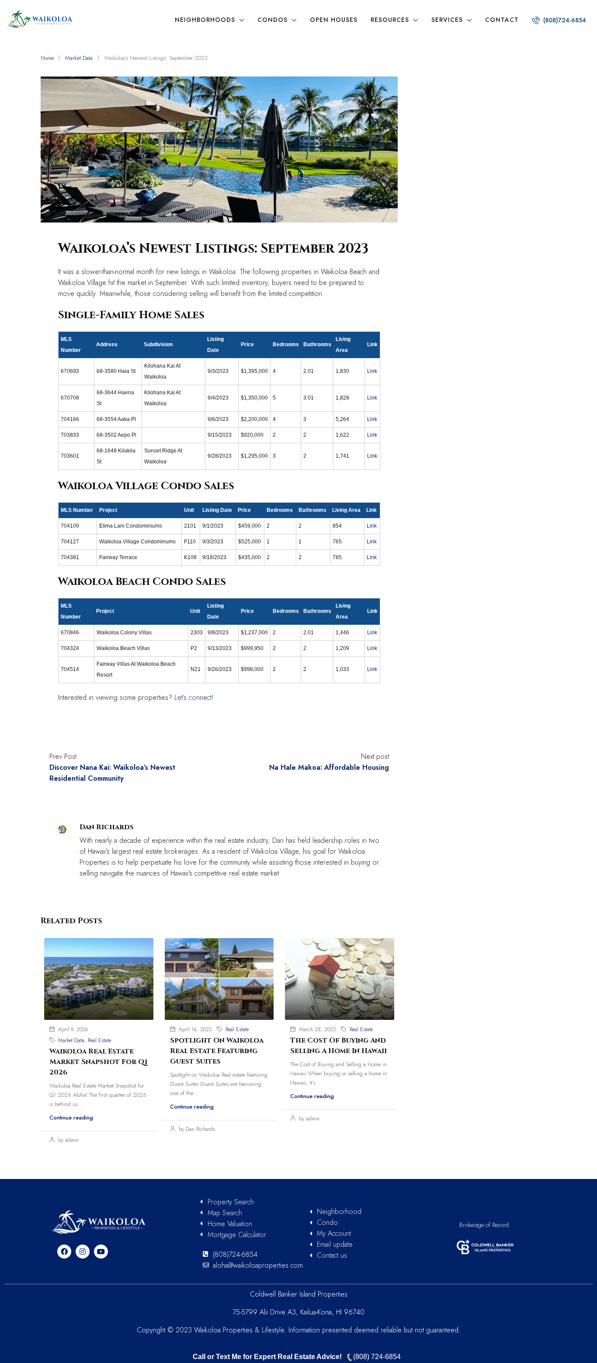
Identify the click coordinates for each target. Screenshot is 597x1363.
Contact (502, 19)
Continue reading (71, 1117)
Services (447, 19)
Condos (272, 19)
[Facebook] (64, 1252)
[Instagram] (83, 1252)
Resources (390, 19)
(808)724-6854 (563, 20)
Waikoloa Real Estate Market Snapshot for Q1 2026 (98, 1062)
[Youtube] (101, 1252)
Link (372, 371)
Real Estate (99, 1040)
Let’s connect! (194, 697)
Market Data (79, 58)
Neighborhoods (205, 19)
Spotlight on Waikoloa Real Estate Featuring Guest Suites (217, 1051)
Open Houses (334, 19)
